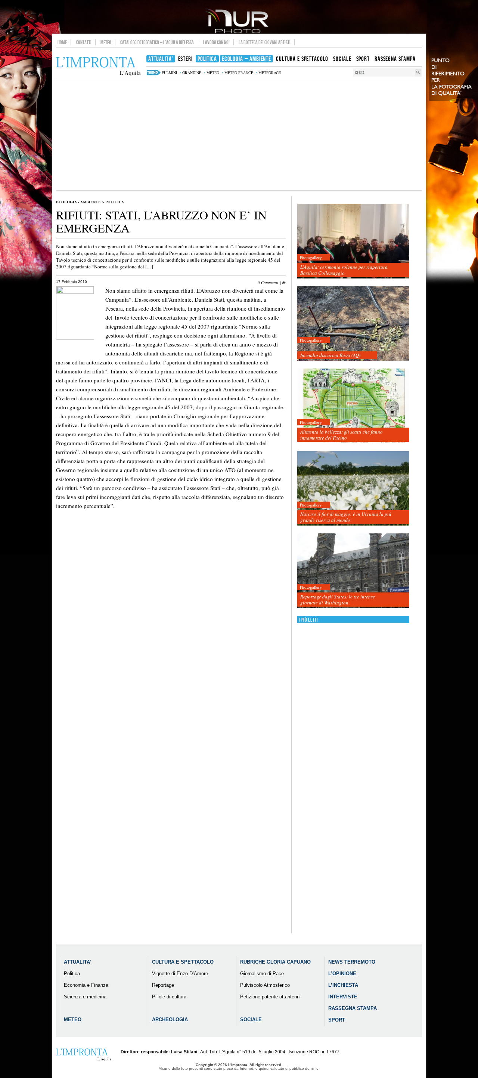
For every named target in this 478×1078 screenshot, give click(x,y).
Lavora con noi (216, 42)
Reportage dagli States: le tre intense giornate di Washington (337, 600)
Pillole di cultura (169, 997)
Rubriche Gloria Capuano (275, 962)
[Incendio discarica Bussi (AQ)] (353, 323)
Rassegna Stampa (352, 1008)
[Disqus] (171, 647)
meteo (213, 72)
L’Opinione (342, 973)
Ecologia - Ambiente (78, 201)
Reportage (163, 985)
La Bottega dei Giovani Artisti (265, 42)
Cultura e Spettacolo (183, 962)
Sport (336, 1020)
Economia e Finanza (86, 985)
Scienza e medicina (85, 997)
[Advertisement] (239, 134)
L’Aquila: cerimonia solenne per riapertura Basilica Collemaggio (344, 270)
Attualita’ (77, 962)
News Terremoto (351, 962)
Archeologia (170, 1019)
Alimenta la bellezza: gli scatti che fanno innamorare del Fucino (341, 435)
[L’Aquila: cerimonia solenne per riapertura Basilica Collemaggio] (353, 241)
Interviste (342, 997)
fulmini (169, 72)
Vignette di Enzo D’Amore (180, 973)
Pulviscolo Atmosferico (265, 985)
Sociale (251, 1019)
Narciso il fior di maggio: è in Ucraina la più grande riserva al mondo (345, 517)
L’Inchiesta (343, 985)
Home (62, 42)
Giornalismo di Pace (262, 973)
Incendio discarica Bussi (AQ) (330, 355)
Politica (114, 201)
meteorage (269, 72)
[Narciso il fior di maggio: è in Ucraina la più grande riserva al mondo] (353, 488)
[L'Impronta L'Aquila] (98, 67)
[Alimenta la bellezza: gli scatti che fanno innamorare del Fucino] (353, 406)
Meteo (105, 42)
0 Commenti (268, 282)
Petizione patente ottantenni (270, 997)
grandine (191, 72)
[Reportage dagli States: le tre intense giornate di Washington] (353, 571)
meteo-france (238, 72)
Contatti (83, 42)
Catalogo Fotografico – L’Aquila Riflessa (157, 42)
